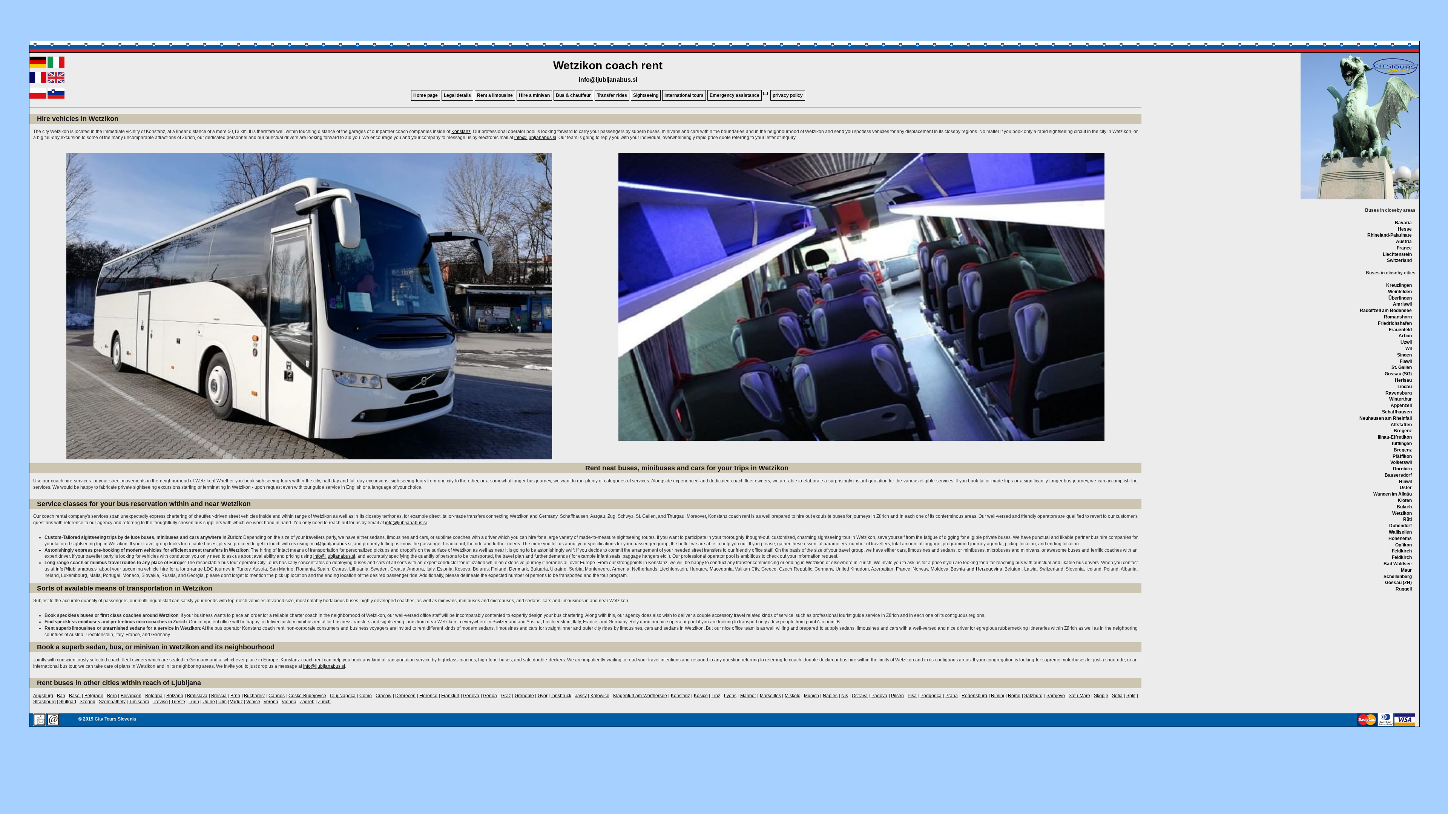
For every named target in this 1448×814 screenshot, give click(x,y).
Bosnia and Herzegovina (976, 569)
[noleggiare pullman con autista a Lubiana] (56, 66)
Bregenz (1403, 430)
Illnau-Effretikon (1395, 437)
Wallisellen (1400, 532)
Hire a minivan (534, 95)
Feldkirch (1402, 551)
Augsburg (43, 695)
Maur (1406, 570)
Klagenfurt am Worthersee (640, 695)
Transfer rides (612, 95)
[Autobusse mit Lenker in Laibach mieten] (37, 66)
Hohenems (1400, 538)
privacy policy (788, 95)
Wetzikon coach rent (608, 65)
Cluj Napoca (343, 695)
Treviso (160, 701)
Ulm (222, 701)
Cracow (383, 695)
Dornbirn (1402, 468)
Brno (235, 695)
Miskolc (792, 695)
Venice (253, 701)
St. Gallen (1401, 367)
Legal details (457, 95)
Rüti (1407, 519)
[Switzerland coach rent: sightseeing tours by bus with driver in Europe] (1394, 75)
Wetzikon (1402, 513)
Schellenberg (1398, 576)
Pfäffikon (1402, 456)
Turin (194, 701)
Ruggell (1404, 589)
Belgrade (93, 695)
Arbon (1405, 335)
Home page (425, 95)
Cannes (276, 695)
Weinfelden (1400, 291)
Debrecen (405, 695)
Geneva (471, 695)
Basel (75, 695)
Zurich (324, 701)
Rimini (997, 695)
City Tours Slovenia (115, 719)
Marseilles (770, 695)
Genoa (490, 695)
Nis (844, 695)
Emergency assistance (734, 95)
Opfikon (1403, 545)
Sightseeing (645, 95)
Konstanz (461, 131)
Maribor (748, 695)
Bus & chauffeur (573, 95)
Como (365, 695)
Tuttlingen (1401, 443)
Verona (271, 701)
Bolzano (174, 695)
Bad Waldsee (1398, 563)
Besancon (131, 695)
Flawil (1406, 361)
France (1404, 248)
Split (1130, 695)
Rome (1014, 695)
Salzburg (1033, 695)
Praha (951, 695)
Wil (1408, 348)
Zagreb (307, 701)
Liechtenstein (1397, 254)
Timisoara (139, 701)
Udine (208, 701)
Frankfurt (450, 695)
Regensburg (974, 695)
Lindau (1404, 386)
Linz (716, 695)
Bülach (1404, 507)
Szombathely (112, 701)
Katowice (600, 695)
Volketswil (1401, 462)
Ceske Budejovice (307, 695)
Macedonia (721, 569)
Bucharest (254, 695)
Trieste (178, 701)
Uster (1406, 487)
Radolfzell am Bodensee (1386, 310)
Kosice (701, 695)
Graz (506, 695)
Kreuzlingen (1399, 285)
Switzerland (1399, 260)
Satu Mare (1079, 695)
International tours (684, 95)
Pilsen (897, 695)
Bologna (154, 695)
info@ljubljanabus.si (608, 80)
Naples (830, 695)
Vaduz (236, 701)
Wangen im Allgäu (1392, 494)
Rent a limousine (495, 95)
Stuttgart (67, 701)
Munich (811, 695)
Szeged (87, 701)
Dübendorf (1400, 525)
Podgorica (931, 695)
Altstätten (1401, 424)
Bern (112, 695)
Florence (428, 695)
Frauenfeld (1400, 329)
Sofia (1117, 695)
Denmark (518, 569)
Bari (61, 695)
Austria (1404, 241)
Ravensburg (1398, 393)
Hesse (1405, 229)
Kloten (1405, 500)
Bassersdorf (1398, 475)
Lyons (730, 695)
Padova (879, 695)
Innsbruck (561, 695)
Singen (1404, 355)
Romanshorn (1398, 317)
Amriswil (1402, 304)
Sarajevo (1055, 695)
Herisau (1403, 380)
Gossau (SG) (1398, 373)
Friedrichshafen (1395, 323)
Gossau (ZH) (1398, 582)
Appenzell (1401, 405)
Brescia (219, 695)
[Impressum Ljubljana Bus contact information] (39, 720)
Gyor (543, 695)
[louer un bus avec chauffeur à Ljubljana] (37, 81)
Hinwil (1405, 481)
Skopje (1101, 695)
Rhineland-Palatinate (1389, 235)
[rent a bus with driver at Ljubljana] (56, 81)
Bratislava (197, 695)
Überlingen (1400, 298)
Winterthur (1400, 399)
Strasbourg (44, 701)
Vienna (289, 701)
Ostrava (860, 695)
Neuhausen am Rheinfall (1385, 418)
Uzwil (1406, 342)
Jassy (581, 695)
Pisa (912, 695)
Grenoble (524, 695)
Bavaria (1403, 222)
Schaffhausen (1397, 412)
